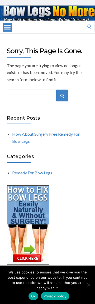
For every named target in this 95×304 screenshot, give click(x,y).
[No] (88, 284)
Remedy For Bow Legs (32, 172)
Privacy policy (55, 296)
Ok (33, 296)
